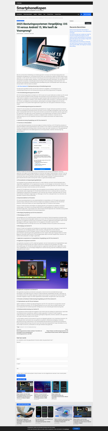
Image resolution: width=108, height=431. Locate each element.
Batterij (40, 14)
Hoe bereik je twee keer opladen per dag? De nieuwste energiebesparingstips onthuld (45, 412)
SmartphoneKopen (31, 8)
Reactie (19, 342)
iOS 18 (26, 327)
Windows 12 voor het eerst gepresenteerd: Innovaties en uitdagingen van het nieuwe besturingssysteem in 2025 (42, 386)
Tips (44, 14)
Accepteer (76, 428)
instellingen (66, 429)
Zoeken (71, 21)
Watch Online (87, 14)
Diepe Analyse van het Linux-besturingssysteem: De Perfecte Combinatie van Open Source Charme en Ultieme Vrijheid (25, 386)
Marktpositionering (32, 327)
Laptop (35, 14)
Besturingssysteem (28, 14)
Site (17, 368)
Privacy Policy (50, 14)
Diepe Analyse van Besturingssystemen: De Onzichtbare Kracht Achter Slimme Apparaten (56, 331)
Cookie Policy (58, 14)
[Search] (78, 14)
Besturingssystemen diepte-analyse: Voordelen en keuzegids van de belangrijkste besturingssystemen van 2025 (29, 332)
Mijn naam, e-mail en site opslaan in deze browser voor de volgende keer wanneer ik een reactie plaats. (42, 373)
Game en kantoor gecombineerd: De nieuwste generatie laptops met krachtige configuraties (63, 412)
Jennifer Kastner (20, 33)
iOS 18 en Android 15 (23, 86)
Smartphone (19, 14)
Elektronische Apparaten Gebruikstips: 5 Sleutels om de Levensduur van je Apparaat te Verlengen (80, 31)
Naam (18, 359)
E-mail (18, 363)
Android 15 (22, 327)
